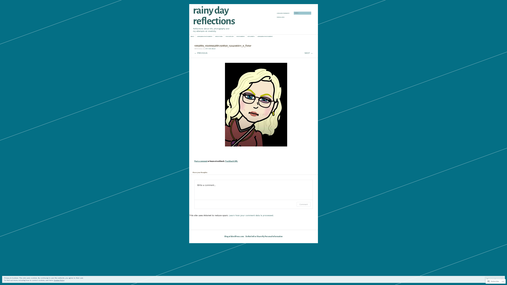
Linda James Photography (283, 13)
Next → (309, 53)
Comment (303, 204)
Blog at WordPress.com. (234, 237)
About (192, 36)
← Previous (200, 53)
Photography (240, 36)
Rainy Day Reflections (214, 15)
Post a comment (200, 161)
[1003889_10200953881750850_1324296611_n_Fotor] (256, 145)
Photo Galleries (281, 17)
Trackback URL (231, 161)
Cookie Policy (59, 280)
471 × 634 (208, 48)
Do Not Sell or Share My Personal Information (264, 237)
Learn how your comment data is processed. (251, 215)
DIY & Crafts (251, 36)
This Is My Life (230, 36)
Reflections (219, 36)
